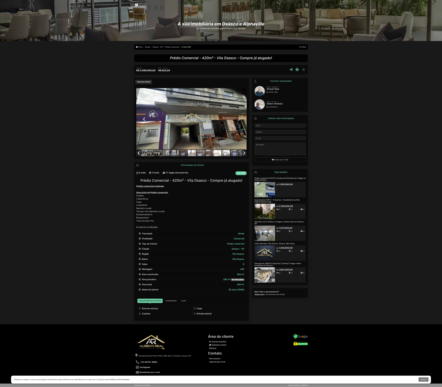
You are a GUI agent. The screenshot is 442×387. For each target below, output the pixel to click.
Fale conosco (214, 358)
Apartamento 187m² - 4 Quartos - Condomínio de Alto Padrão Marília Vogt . (277, 201)
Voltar (303, 47)
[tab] (143, 82)
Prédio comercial (172, 47)
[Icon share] (136, 5)
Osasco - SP (158, 47)
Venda (147, 47)
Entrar (214, 348)
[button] (144, 119)
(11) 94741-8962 (149, 362)
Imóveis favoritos (219, 342)
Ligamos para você (217, 362)
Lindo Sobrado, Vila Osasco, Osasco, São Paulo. (274, 243)
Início (140, 47)
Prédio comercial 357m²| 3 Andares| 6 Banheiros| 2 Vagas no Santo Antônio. (280, 179)
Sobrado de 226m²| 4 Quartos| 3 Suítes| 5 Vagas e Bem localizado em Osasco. (277, 264)
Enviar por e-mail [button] (281, 160)
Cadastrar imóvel (218, 345)
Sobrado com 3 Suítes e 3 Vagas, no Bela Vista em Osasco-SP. (279, 223)
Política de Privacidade (119, 379)
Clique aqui (259, 294)
